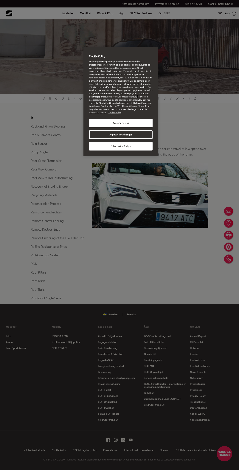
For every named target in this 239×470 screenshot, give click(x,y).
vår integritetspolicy (127, 96)
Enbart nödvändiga (121, 146)
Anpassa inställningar (121, 134)
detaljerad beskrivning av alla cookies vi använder (113, 100)
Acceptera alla (121, 123)
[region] (120, 101)
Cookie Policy (114, 112)
